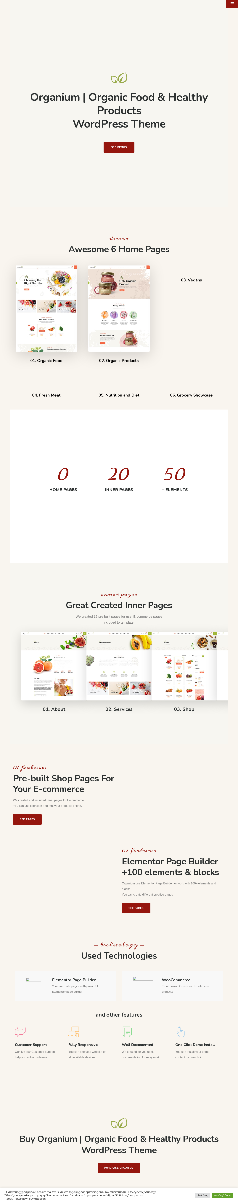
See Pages (27, 819)
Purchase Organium (119, 1167)
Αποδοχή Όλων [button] (222, 1195)
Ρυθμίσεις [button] (202, 1195)
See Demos (119, 147)
